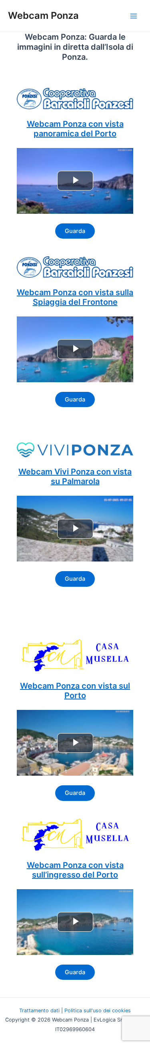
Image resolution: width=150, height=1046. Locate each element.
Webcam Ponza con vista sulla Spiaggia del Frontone (75, 297)
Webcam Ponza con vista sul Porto (75, 690)
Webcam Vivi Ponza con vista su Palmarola (75, 476)
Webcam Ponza (43, 15)
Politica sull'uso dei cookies (97, 1010)
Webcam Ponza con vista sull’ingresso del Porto (75, 870)
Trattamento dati (39, 1010)
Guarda (75, 231)
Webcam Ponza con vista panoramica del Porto (75, 128)
